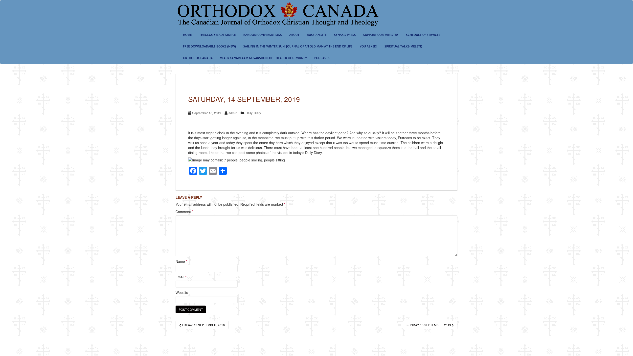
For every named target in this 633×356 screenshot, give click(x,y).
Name (181, 261)
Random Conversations (262, 35)
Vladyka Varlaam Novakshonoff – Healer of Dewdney (263, 58)
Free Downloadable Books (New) (209, 46)
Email (181, 276)
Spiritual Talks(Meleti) (403, 46)
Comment (184, 211)
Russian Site (317, 35)
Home (187, 35)
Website (182, 292)
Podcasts (322, 58)
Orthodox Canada (198, 58)
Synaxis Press (345, 35)
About (294, 35)
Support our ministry (381, 35)
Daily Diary (253, 113)
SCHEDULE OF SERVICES (423, 35)
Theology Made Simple (217, 35)
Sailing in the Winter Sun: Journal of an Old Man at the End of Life (297, 46)
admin (232, 113)
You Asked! (368, 46)
